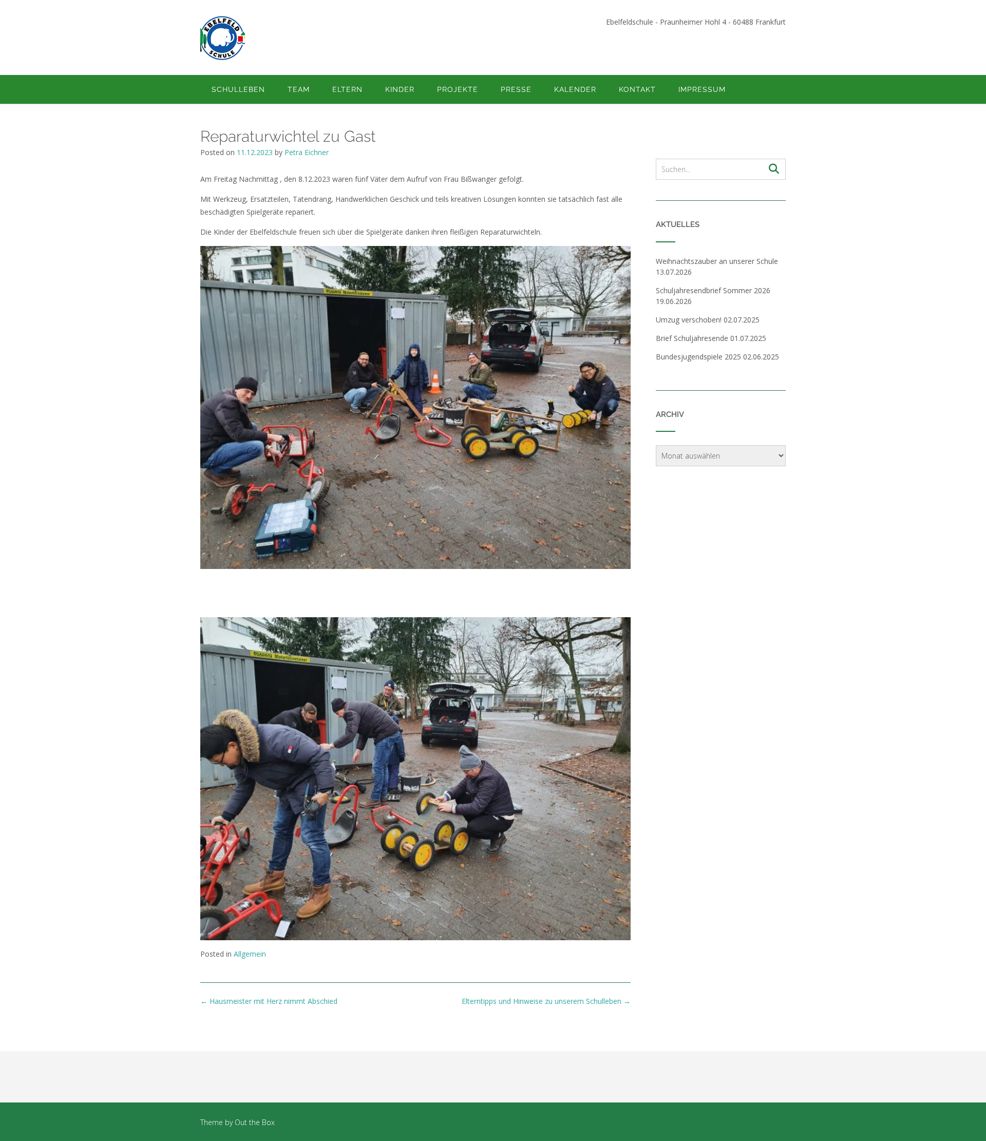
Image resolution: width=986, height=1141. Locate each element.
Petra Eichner (307, 152)
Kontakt (637, 89)
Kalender (575, 89)
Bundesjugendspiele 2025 (698, 357)
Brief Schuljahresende (692, 338)
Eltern (347, 89)
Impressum (702, 89)
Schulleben (238, 89)
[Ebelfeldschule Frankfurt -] (222, 38)
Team (299, 89)
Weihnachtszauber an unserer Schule (718, 261)
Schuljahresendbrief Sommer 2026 (713, 290)
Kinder (399, 89)
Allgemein (250, 954)
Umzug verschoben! (689, 320)
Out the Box (255, 1122)
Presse (516, 89)
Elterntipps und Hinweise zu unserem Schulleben (546, 1001)
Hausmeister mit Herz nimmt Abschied (268, 1001)
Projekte (457, 89)
